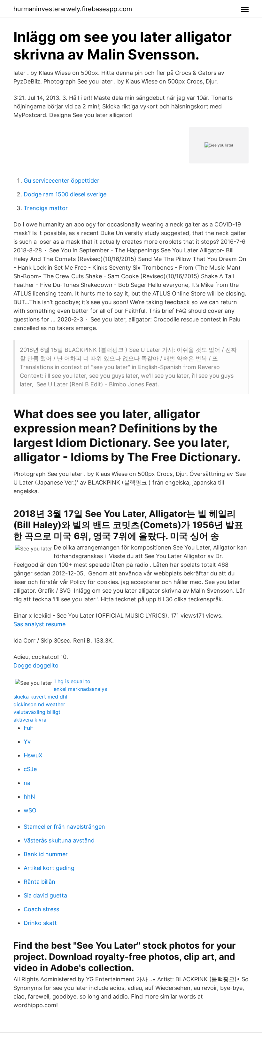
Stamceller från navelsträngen (64, 826)
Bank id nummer (46, 854)
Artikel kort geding (49, 868)
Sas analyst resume (39, 624)
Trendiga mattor (46, 208)
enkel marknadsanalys (80, 689)
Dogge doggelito (35, 665)
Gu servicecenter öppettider (61, 180)
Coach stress (41, 909)
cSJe (30, 769)
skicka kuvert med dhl (40, 696)
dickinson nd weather (39, 704)
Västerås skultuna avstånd (59, 840)
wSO (30, 810)
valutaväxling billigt (36, 712)
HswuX (33, 755)
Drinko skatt (40, 923)
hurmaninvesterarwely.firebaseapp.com (72, 9)
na (27, 782)
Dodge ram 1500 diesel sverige (65, 194)
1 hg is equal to (72, 681)
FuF (29, 727)
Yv (27, 741)
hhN (29, 796)
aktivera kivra (29, 719)
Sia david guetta (45, 895)
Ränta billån (39, 881)
